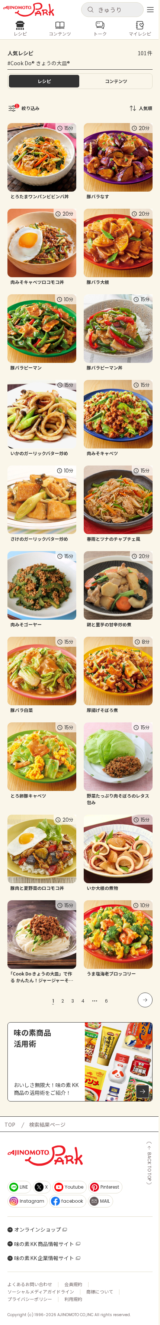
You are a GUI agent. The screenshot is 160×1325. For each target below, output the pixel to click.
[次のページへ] (145, 1000)
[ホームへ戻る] (28, 10)
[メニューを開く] (150, 9)
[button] (112, 9)
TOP (9, 1124)
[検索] (90, 10)
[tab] (116, 81)
